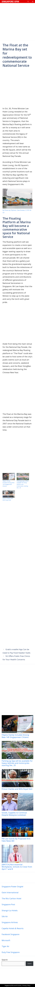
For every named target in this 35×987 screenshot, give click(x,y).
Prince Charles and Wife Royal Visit (8, 499)
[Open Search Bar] (28, 1)
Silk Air (5, 916)
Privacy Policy (26, 985)
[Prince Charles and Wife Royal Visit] (9, 494)
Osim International (10, 892)
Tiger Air (5, 946)
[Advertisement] (17, 21)
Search (5, 959)
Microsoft (6, 940)
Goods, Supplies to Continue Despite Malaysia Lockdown (14, 813)
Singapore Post (8, 904)
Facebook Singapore (10, 934)
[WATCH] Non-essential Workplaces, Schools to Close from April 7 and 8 (17, 866)
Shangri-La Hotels (10, 910)
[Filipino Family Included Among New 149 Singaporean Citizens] (9, 476)
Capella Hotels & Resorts (12, 928)
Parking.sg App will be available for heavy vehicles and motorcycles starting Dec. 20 (22, 484)
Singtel (20, 886)
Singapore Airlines (10, 922)
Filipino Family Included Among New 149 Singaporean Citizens (8, 483)
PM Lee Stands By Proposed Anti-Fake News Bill (16, 839)
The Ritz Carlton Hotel (11, 898)
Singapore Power (9, 886)
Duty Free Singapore (11, 952)
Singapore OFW (10, 1)
